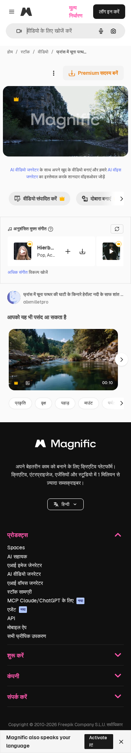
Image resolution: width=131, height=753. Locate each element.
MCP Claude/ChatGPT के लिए (45, 600)
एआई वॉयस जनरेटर (25, 583)
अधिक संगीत (18, 272)
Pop (41, 255)
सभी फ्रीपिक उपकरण (26, 636)
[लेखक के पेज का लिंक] (13, 298)
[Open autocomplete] (16, 31)
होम (10, 52)
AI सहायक (17, 556)
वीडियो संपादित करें (35, 200)
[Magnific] (65, 445)
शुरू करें (15, 655)
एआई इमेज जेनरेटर (24, 565)
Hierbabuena (46, 247)
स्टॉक (25, 52)
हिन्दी (65, 504)
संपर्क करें (17, 696)
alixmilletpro (35, 302)
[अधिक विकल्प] (53, 73)
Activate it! (98, 741)
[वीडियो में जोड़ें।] (67, 251)
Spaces (16, 547)
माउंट (88, 403)
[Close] (121, 741)
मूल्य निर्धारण (76, 11)
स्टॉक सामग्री (19, 592)
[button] (65, 504)
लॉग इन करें (109, 11)
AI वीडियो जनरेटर (24, 170)
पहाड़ (65, 403)
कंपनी (13, 676)
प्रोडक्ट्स (17, 534)
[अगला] (121, 198)
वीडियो (43, 52)
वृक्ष (43, 403)
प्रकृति (20, 403)
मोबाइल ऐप (17, 627)
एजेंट (16, 609)
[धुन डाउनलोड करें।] (82, 251)
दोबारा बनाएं (96, 200)
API (11, 618)
